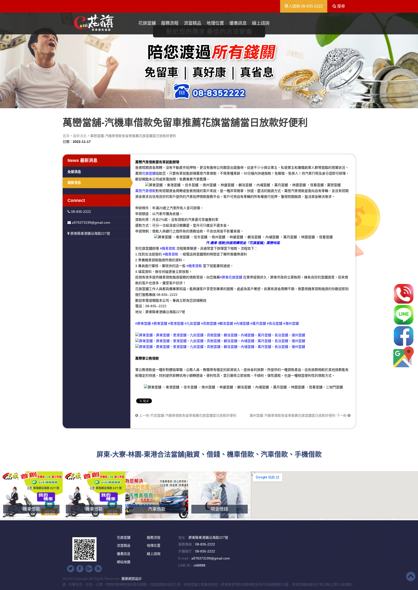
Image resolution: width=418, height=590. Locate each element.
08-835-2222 (312, 6)
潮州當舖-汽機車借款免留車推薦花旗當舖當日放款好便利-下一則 (298, 415)
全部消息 (74, 172)
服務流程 (170, 23)
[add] (403, 357)
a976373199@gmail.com (90, 222)
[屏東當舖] (209, 59)
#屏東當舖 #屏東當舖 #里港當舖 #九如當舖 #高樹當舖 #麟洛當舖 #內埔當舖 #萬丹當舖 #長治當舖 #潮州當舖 (217, 323)
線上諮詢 (260, 23)
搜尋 (340, 6)
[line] (403, 314)
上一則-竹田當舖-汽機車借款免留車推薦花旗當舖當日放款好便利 (187, 415)
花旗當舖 (147, 23)
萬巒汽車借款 (145, 191)
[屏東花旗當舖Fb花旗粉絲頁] (220, 347)
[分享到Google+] (89, 568)
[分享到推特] (70, 568)
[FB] (403, 335)
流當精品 (192, 23)
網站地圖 (123, 562)
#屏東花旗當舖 (231, 277)
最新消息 (80, 136)
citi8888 (199, 565)
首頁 (66, 136)
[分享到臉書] (79, 568)
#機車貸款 (167, 248)
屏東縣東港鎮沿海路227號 (89, 233)
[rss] (98, 568)
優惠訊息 (238, 23)
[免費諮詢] (403, 293)
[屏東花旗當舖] (94, 22)
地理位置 (215, 23)
